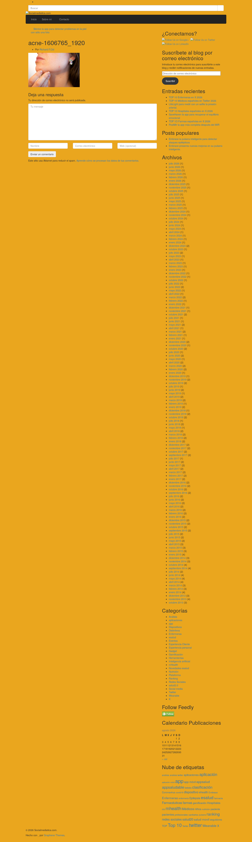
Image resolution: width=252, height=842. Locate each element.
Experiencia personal (180, 647)
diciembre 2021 (177, 307)
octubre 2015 (176, 527)
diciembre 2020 (177, 341)
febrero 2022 (176, 300)
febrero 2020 (176, 369)
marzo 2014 (175, 585)
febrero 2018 (176, 438)
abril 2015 (174, 544)
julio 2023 (174, 252)
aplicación (208, 774)
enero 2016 (175, 516)
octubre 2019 (176, 383)
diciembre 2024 (177, 211)
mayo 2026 (175, 170)
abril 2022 (174, 293)
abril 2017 (174, 468)
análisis (165, 775)
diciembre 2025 (177, 184)
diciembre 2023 (177, 245)
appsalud (203, 781)
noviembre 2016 (178, 486)
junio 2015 (174, 537)
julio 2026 (174, 163)
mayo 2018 (175, 427)
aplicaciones (175, 620)
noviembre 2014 (178, 561)
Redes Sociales (177, 682)
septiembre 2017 (178, 455)
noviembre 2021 (178, 311)
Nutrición (173, 671)
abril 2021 (174, 328)
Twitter (172, 692)
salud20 (187, 819)
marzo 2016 (175, 510)
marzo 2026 (175, 173)
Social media (176, 688)
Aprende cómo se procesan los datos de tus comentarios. (107, 160)
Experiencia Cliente (179, 644)
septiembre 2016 (178, 492)
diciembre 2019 (177, 376)
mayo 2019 (175, 393)
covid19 (179, 792)
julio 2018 (174, 420)
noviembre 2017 (178, 448)
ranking (213, 814)
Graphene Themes (54, 835)
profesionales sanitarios (186, 814)
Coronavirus (168, 792)
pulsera (202, 814)
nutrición (206, 809)
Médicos (188, 808)
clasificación (202, 787)
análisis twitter (176, 775)
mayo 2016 (175, 503)
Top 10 (175, 825)
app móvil (190, 782)
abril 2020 (174, 362)
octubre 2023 (176, 249)
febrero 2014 (176, 588)
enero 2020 (175, 372)
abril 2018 (174, 431)
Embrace (213, 792)
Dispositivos (175, 627)
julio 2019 (174, 386)
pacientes (168, 814)
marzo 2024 (175, 235)
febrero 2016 (176, 513)
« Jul (164, 759)
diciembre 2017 (177, 444)
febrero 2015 (176, 551)
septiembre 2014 (178, 568)
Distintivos (174, 630)
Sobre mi (47, 19)
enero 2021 (175, 338)
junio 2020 (174, 355)
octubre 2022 (176, 280)
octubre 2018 (176, 417)
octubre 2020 (176, 348)
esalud (172, 637)
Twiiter (185, 826)
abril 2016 (174, 506)
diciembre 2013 (177, 595)
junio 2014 (174, 575)
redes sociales (172, 819)
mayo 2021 (175, 324)
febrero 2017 (176, 475)
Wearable (174, 695)
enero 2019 (175, 407)
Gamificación (176, 654)
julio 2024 (174, 221)
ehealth (203, 792)
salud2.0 (173, 685)
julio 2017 (174, 458)
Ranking (173, 678)
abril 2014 (174, 582)
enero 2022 (175, 304)
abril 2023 (174, 259)
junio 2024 (174, 225)
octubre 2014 (176, 564)
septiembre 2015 (178, 530)
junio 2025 (174, 197)
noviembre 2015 (178, 523)
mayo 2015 (175, 540)
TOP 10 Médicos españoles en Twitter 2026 (192, 100)
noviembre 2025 (178, 187)
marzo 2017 (175, 472)
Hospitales (213, 803)
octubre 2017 (176, 451)
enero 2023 (175, 269)
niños (198, 809)
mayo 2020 (175, 359)
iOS (163, 809)
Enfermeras (175, 634)
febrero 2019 (176, 403)
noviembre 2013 (178, 599)
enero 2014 (175, 592)
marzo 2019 (175, 400)
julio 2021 (174, 317)
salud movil (201, 819)
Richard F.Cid (47, 49)
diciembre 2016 (177, 482)
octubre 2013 (176, 602)
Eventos (173, 640)
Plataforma (175, 675)
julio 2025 (174, 194)
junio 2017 (174, 462)
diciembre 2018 (177, 410)
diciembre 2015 (177, 520)
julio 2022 (174, 283)
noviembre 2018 (178, 414)
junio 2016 (174, 499)
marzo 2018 (175, 434)
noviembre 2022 (178, 276)
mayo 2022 (175, 290)
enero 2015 (175, 554)
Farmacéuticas (172, 802)
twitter (195, 824)
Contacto (64, 19)
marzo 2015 (175, 547)
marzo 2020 (175, 365)
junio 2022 (174, 287)
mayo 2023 (175, 256)
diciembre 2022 (177, 273)
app (171, 623)
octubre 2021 (176, 314)
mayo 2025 (175, 201)
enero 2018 (175, 441)
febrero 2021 (176, 335)
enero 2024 (175, 242)
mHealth (173, 664)
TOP (164, 826)
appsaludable (173, 787)
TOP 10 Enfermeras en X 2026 (185, 97)
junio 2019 (174, 390)
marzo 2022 (175, 297)
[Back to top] (1, 840)
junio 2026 (174, 167)
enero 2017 (175, 479)
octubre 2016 (176, 489)
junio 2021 (174, 321)
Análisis (173, 616)
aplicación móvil (168, 782)
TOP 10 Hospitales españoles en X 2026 (191, 111)
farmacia (218, 798)
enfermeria (184, 798)
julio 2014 (174, 571)
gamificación (199, 803)
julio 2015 (174, 534)
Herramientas (176, 658)
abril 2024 (174, 232)
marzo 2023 (175, 263)
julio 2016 (174, 496)
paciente (215, 809)
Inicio (34, 19)
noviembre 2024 (178, 215)
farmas (187, 802)
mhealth (173, 808)
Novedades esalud (179, 668)
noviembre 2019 (178, 379)
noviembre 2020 (178, 345)
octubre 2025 (176, 191)
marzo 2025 (175, 204)
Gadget (173, 651)
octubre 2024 (176, 218)
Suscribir (170, 81)
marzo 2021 (175, 331)
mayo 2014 (175, 578)
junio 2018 (174, 424)
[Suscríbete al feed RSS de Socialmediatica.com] (36, 1)
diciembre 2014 (177, 558)
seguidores (216, 819)
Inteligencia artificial (179, 661)
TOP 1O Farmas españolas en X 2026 (189, 121)
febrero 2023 (176, 266)
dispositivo (191, 792)
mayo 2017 (175, 465)
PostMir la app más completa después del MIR (194, 124)
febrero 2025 (176, 208)
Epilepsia (194, 798)
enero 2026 (175, 180)
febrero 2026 (176, 177)
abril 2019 (174, 396)
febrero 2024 (176, 239)
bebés (188, 787)
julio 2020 (174, 352)
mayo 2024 (175, 228)
